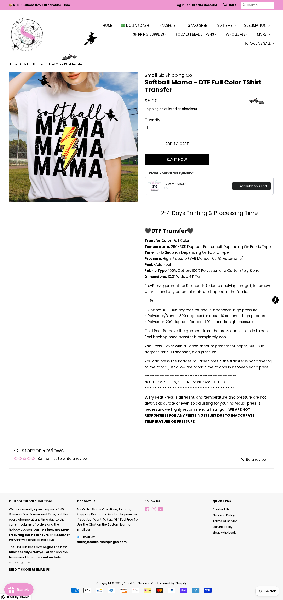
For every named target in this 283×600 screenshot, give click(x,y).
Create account (204, 5)
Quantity (152, 119)
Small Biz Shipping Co (140, 583)
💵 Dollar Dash (135, 25)
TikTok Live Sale (257, 43)
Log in (180, 5)
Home (107, 25)
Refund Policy (222, 527)
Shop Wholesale (225, 532)
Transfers (167, 25)
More (262, 34)
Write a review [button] (254, 459)
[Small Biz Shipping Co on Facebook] (147, 510)
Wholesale (236, 34)
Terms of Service (225, 521)
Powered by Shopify (172, 583)
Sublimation (255, 25)
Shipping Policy (224, 515)
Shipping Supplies (149, 34)
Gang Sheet (198, 25)
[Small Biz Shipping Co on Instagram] (153, 510)
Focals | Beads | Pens (195, 34)
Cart (232, 5)
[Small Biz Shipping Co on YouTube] (160, 510)
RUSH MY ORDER (175, 184)
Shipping (151, 108)
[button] (275, 300)
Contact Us (221, 509)
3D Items (225, 25)
